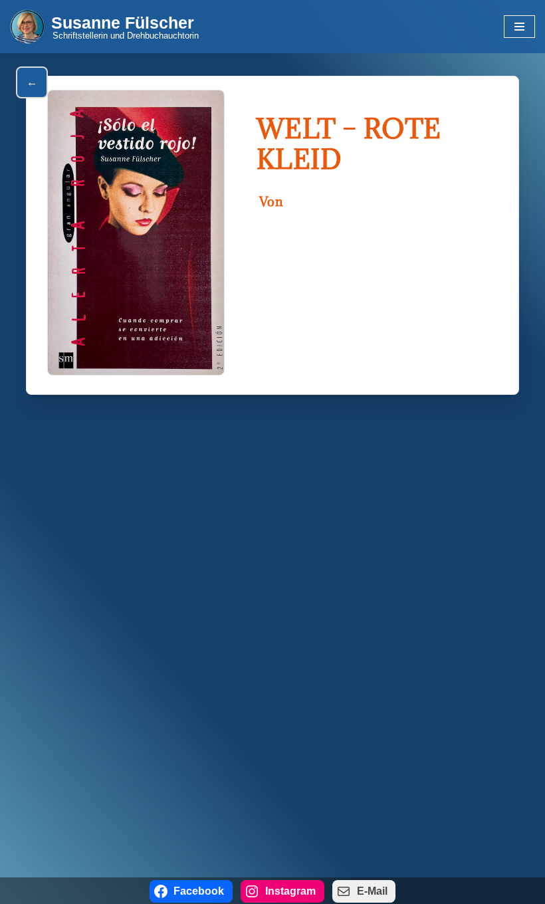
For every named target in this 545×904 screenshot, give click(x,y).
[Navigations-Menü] (519, 26)
